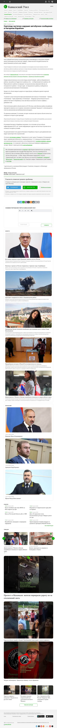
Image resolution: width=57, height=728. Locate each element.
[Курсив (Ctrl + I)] (22, 210)
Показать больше (28, 704)
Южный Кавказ (28, 16)
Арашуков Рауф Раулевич (12, 467)
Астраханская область (33, 10)
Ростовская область (28, 14)
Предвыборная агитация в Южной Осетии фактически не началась (23, 364)
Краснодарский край (48, 12)
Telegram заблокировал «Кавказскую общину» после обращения (21, 680)
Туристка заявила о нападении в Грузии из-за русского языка (11, 697)
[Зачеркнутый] (28, 210)
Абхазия (5, 10)
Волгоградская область (44, 10)
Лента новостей (12, 21)
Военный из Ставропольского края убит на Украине (40, 508)
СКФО (46, 14)
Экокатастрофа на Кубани (47, 18)
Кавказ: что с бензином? (11, 18)
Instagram (46, 157)
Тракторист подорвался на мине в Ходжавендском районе (20, 297)
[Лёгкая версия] (9, 1)
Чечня (15, 16)
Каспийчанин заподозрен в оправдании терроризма (15, 522)
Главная (5, 21)
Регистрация (23, 224)
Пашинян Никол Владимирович (13, 436)
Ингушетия (15, 12)
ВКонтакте (9, 159)
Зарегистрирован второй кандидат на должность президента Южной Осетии (40, 522)
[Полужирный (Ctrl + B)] (19, 210)
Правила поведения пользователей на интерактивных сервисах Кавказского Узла (33, 722)
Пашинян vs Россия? (29, 18)
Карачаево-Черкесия (38, 12)
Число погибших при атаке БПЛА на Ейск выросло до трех (15, 508)
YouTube (9, 161)
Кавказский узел (14, 74)
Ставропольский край (8, 16)
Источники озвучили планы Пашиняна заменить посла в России (22, 259)
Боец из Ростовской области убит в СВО (16, 514)
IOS (29, 149)
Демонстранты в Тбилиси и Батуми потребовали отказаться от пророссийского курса (28, 397)
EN (7, 1)
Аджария (10, 10)
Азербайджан (20, 10)
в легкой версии (27, 145)
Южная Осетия (21, 16)
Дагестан (10, 12)
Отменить (46, 225)
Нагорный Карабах (8, 14)
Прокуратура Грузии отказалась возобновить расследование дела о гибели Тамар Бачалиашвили (27, 330)
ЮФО (34, 16)
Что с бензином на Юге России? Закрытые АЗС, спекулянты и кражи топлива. (43, 698)
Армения (26, 10)
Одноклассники (18, 159)
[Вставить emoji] (31, 210)
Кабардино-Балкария (23, 12)
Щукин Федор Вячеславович (13, 498)
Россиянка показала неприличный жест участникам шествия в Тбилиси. (27, 698)
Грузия (5, 12)
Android (25, 149)
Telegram (40, 153)
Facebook (39, 157)
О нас (5, 716)
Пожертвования (31, 716)
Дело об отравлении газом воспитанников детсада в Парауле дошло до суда (41, 515)
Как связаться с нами (17, 716)
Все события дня (49, 525)
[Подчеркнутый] (25, 210)
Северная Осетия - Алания (38, 14)
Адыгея (14, 10)
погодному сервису (15, 137)
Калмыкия (30, 12)
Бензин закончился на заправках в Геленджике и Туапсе (38, 548)
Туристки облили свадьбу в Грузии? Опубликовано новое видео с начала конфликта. (27, 640)
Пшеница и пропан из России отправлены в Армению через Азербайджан (25, 266)
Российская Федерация (18, 14)
